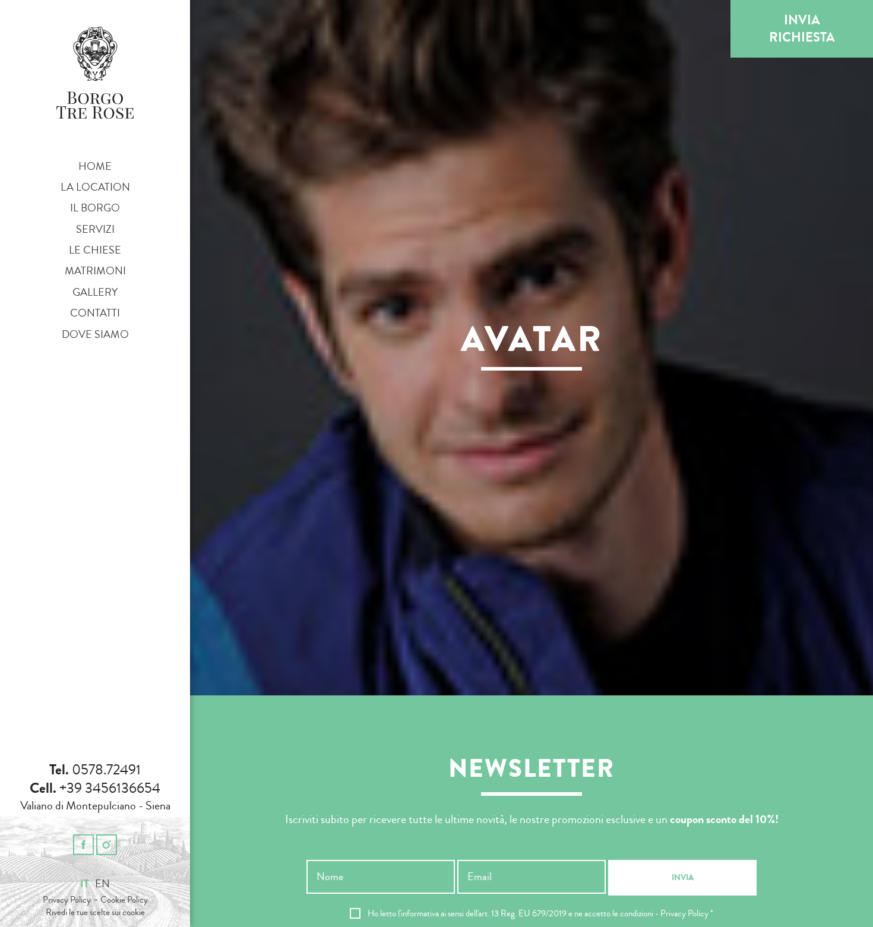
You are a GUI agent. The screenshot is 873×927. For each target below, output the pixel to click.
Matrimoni (95, 271)
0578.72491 (106, 770)
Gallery (95, 292)
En (102, 883)
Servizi (95, 229)
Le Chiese (95, 250)
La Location (95, 187)
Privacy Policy (67, 900)
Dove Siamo (95, 334)
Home (95, 166)
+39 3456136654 (109, 788)
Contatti (95, 313)
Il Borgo (95, 208)
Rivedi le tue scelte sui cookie (95, 913)
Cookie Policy (124, 900)
